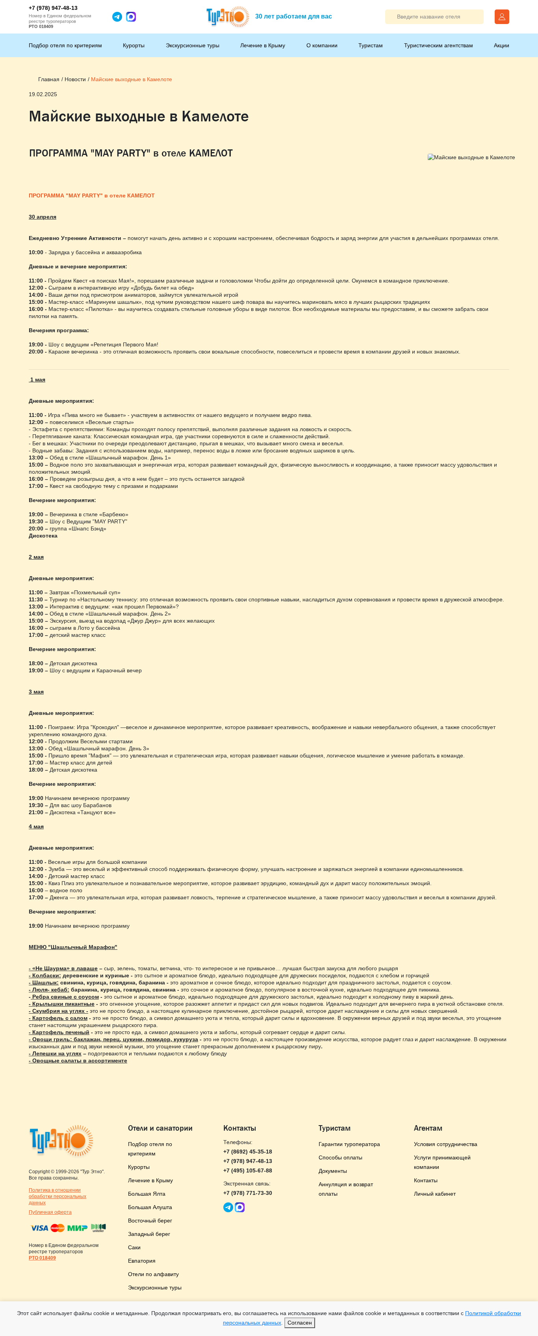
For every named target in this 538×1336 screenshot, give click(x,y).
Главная (48, 79)
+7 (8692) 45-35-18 (247, 1151)
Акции (501, 45)
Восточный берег (150, 1220)
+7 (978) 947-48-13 (53, 8)
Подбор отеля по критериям (65, 45)
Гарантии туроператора (349, 1144)
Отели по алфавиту (153, 1274)
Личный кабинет (435, 1194)
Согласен (300, 1322)
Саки (134, 1247)
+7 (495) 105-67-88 (247, 1170)
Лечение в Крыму (262, 45)
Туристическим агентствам (438, 45)
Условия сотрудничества (445, 1144)
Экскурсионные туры (192, 45)
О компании (322, 45)
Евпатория (142, 1261)
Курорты (134, 45)
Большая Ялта (146, 1194)
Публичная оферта (50, 1212)
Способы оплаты (340, 1157)
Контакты (426, 1180)
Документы (333, 1171)
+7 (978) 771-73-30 (247, 1193)
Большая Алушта (150, 1207)
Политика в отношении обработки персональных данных (57, 1196)
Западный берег (149, 1234)
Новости (75, 79)
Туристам (370, 45)
